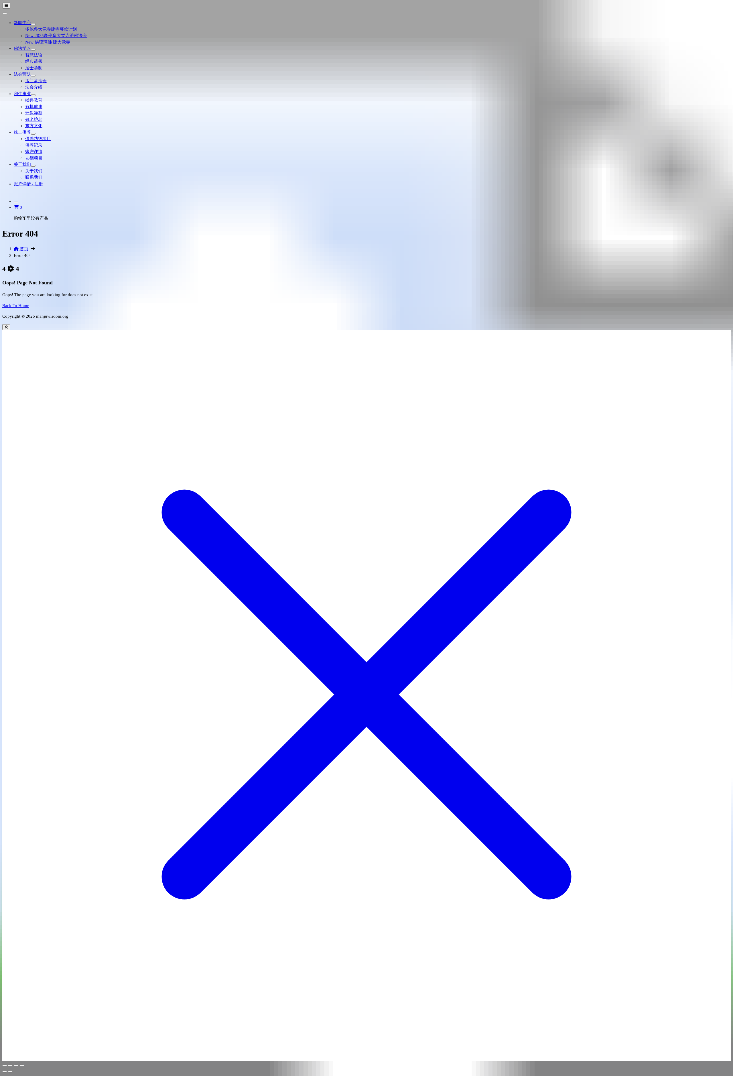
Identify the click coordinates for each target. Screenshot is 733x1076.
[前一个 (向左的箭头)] (4, 1072)
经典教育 (33, 100)
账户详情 (33, 151)
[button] (18, 207)
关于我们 (22, 164)
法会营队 (22, 74)
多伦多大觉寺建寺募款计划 (51, 29)
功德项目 (33, 158)
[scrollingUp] (6, 327)
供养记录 (33, 145)
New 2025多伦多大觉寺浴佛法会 (56, 35)
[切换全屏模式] (10, 1065)
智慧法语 (33, 55)
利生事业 (22, 93)
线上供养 (22, 132)
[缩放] (4, 1065)
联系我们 (33, 177)
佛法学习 (22, 48)
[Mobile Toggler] (33, 24)
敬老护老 (33, 119)
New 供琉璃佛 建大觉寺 (47, 42)
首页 (23, 249)
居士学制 (33, 68)
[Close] (4, 13)
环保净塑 (33, 113)
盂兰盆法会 (36, 80)
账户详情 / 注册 (28, 184)
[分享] (16, 1065)
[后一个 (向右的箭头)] (10, 1072)
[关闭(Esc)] (21, 1065)
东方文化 (33, 125)
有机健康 (33, 106)
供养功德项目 (38, 138)
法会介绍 (33, 87)
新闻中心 (22, 22)
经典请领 (33, 61)
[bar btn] (6, 6)
